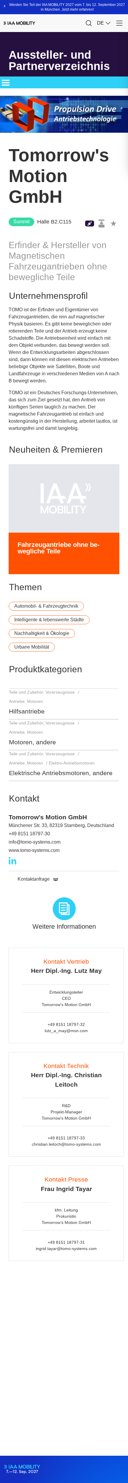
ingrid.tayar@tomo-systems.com (66, 1248)
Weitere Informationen (64, 926)
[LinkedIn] (12, 861)
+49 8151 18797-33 (66, 1138)
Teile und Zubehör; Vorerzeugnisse (42, 692)
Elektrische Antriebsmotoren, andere (61, 773)
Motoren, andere (32, 742)
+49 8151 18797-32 (66, 1024)
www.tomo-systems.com (34, 850)
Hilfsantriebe (27, 711)
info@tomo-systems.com (34, 842)
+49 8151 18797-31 (66, 1242)
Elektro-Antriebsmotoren (72, 763)
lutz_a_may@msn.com (66, 1030)
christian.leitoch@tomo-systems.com (66, 1144)
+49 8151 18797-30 (29, 833)
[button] (113, 223)
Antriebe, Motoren (26, 701)
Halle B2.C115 (54, 222)
